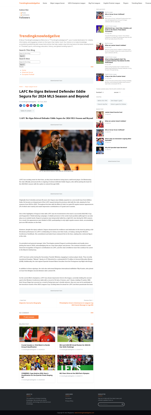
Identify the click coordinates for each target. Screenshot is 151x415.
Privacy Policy (69, 401)
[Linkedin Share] (31, 105)
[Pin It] (27, 105)
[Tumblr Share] (34, 105)
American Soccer (27, 72)
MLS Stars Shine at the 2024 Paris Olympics (74, 373)
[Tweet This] (24, 105)
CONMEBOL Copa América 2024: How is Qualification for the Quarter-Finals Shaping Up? (36, 375)
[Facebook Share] (20, 105)
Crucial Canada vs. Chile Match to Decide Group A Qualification (35, 346)
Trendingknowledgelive (29, 3)
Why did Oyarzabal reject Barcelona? (116, 147)
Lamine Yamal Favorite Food (113, 112)
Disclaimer (68, 398)
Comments (25, 15)
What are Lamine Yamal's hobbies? (115, 45)
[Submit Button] (122, 404)
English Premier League (111, 26)
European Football (28, 74)
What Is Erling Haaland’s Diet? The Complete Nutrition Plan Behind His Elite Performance (117, 60)
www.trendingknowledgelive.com (84, 413)
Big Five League (109, 12)
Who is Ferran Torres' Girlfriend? (115, 14)
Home (24, 70)
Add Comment (29, 317)
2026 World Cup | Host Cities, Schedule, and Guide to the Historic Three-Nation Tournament (118, 29)
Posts (24, 13)
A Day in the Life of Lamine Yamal (115, 76)
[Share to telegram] (41, 105)
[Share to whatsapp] (38, 105)
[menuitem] (45, 3)
